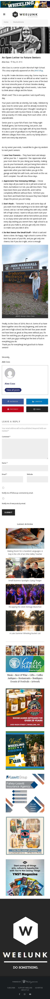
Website (30, 474)
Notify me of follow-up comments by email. (17, 493)
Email (4, 474)
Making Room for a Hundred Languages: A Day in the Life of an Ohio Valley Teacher (25, 552)
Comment (6, 437)
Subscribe (11, 988)
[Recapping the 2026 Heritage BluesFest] (25, 594)
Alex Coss (5, 62)
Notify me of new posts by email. (14, 503)
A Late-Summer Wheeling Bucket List (25, 633)
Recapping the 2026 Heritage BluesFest (25, 607)
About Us (25, 990)
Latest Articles (25, 524)
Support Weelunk (25, 988)
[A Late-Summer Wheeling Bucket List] (25, 621)
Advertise (39, 988)
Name (5, 463)
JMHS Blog (38, 70)
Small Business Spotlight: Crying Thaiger (25, 580)
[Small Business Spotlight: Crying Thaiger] (25, 568)
